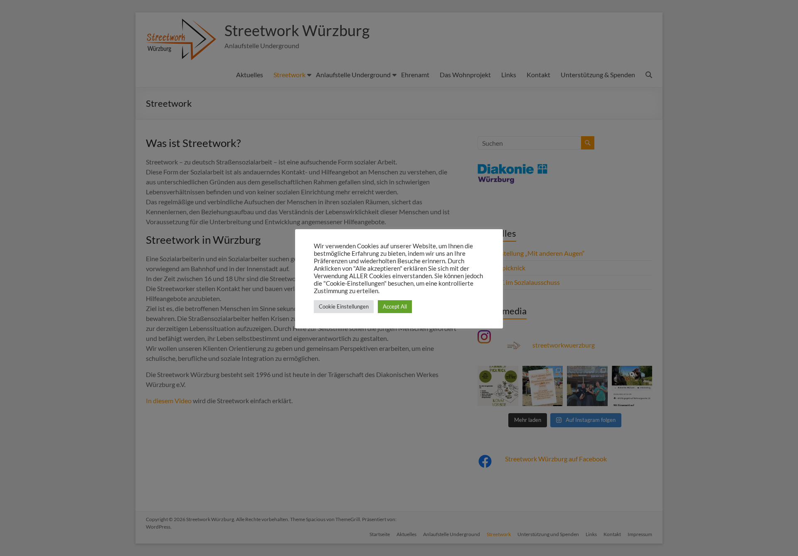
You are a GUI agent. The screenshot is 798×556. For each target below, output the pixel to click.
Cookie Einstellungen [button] (344, 306)
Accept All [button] (395, 306)
